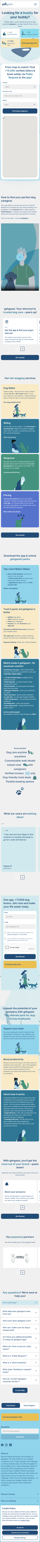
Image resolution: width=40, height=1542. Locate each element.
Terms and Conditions (12, 934)
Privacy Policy (23, 934)
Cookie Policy (25, 1520)
